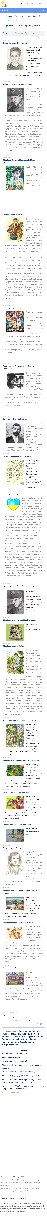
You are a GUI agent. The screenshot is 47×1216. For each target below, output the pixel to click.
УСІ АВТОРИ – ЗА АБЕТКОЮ (15, 1054)
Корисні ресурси (22, 1198)
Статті (4, 1198)
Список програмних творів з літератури (19, 1072)
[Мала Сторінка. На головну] (3, 6)
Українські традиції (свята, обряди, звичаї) (20, 1076)
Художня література (11, 1057)
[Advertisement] (13, 1135)
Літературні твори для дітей (14, 1061)
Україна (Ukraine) (18, 1177)
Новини (11, 1198)
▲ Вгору (5, 10)
